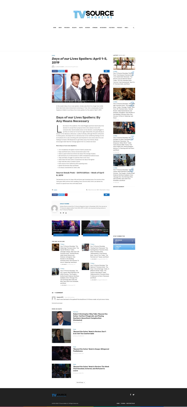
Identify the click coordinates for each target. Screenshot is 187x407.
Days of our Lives (92, 189)
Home (54, 27)
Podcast (119, 27)
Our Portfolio (130, 403)
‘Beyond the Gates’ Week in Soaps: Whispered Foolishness (91, 350)
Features (112, 27)
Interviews (103, 27)
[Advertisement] (93, 41)
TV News (62, 244)
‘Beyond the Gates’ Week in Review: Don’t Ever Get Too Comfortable (89, 332)
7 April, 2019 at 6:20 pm (69, 297)
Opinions (94, 27)
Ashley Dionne (60, 66)
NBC (98, 189)
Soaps (81, 27)
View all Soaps (80, 382)
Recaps (74, 27)
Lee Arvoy (64, 264)
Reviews (87, 27)
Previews (67, 27)
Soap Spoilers (103, 189)
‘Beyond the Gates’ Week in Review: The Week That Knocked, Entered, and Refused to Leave (91, 369)
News (60, 27)
